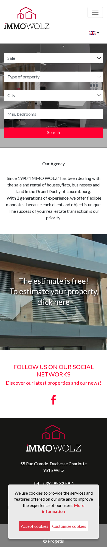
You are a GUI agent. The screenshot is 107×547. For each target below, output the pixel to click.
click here (53, 302)
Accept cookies (34, 526)
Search (53, 132)
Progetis (56, 540)
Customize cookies (69, 526)
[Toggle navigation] (95, 12)
